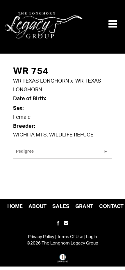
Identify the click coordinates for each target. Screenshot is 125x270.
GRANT (84, 206)
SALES (60, 206)
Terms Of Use (70, 237)
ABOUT (37, 206)
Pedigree (25, 151)
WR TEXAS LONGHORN (41, 81)
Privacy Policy (41, 237)
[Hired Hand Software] (62, 260)
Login (91, 237)
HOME (15, 206)
